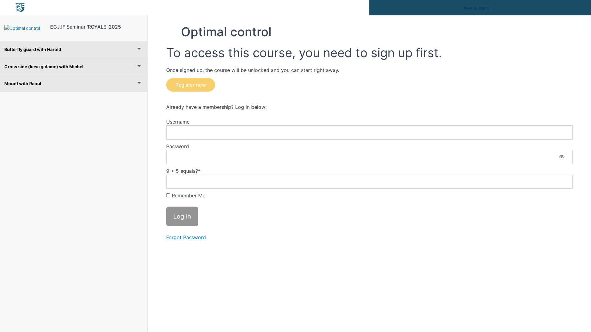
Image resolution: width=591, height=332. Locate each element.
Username (178, 122)
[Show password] (562, 157)
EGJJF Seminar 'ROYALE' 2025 (85, 27)
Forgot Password (186, 237)
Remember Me (187, 195)
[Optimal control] (25, 28)
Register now (190, 85)
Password (177, 146)
